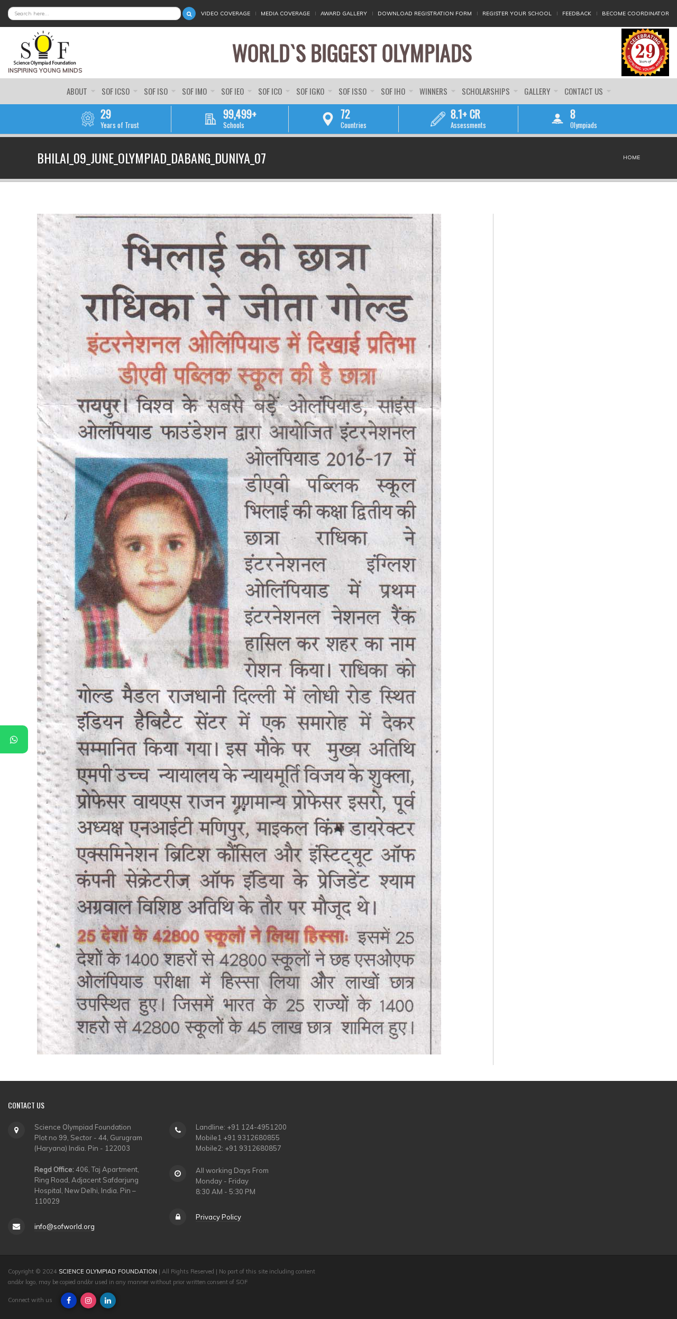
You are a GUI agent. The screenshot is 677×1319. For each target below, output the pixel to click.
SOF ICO (270, 91)
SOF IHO (394, 91)
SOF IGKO (311, 91)
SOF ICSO (116, 91)
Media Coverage (285, 13)
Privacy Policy (218, 1217)
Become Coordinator (635, 13)
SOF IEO (233, 91)
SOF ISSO (353, 91)
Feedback (576, 13)
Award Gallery (344, 13)
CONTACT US (584, 91)
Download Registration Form (425, 13)
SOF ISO (156, 91)
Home (631, 157)
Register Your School (517, 13)
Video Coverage (225, 13)
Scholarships (486, 91)
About (78, 91)
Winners (434, 91)
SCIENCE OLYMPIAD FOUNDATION (108, 1271)
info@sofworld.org (64, 1226)
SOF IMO (195, 91)
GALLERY (538, 91)
